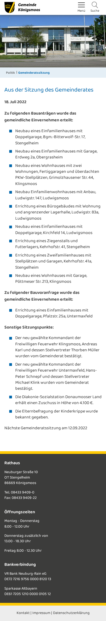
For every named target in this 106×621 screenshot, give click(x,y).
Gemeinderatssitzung (34, 72)
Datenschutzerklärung (71, 613)
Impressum (41, 613)
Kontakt (23, 613)
